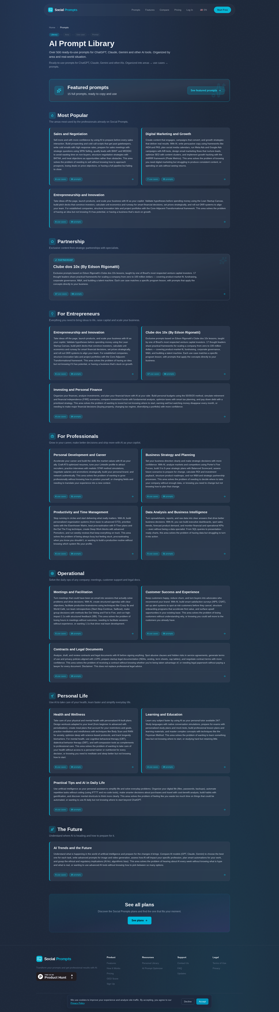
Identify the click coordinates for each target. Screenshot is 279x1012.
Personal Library (150, 963)
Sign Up (111, 983)
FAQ (179, 968)
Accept (202, 1001)
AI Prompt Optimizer (152, 968)
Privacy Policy (77, 1003)
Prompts (136, 10)
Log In (189, 10)
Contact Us (183, 963)
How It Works (113, 968)
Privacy (216, 968)
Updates (181, 973)
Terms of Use (219, 963)
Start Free (222, 10)
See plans (138, 920)
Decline (188, 1001)
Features (150, 10)
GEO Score (112, 978)
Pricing (177, 10)
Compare (164, 10)
